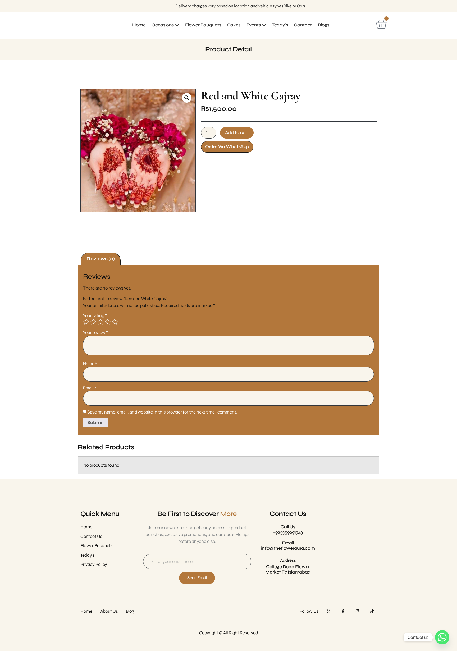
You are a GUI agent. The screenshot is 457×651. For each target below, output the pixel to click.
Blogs (323, 25)
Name (90, 363)
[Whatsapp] (442, 637)
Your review (95, 332)
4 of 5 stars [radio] (107, 322)
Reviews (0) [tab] (100, 259)
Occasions (163, 25)
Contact (303, 25)
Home (138, 25)
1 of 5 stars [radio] (86, 322)
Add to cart (237, 132)
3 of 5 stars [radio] (100, 322)
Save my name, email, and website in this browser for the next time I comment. (162, 412)
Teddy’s (280, 25)
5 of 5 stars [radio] (115, 322)
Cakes (233, 25)
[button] (186, 98)
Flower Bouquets (203, 25)
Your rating (95, 315)
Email (89, 388)
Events (253, 25)
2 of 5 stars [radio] (93, 322)
